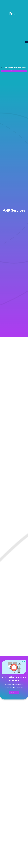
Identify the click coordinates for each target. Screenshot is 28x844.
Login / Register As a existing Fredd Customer (15, 67)
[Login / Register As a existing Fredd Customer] (1, 67)
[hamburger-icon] (26, 42)
